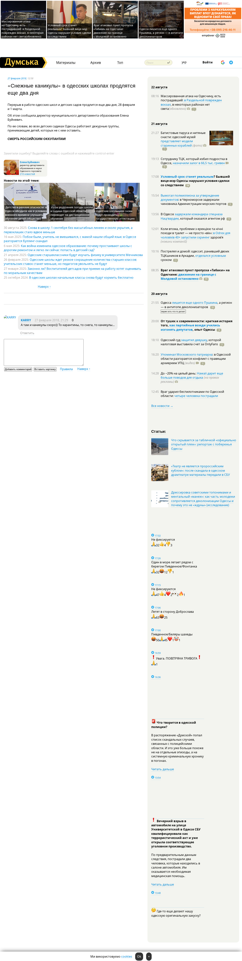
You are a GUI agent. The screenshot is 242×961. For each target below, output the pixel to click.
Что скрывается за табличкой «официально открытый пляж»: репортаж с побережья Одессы (203, 444)
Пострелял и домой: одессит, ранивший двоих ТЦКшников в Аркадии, (195, 253)
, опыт (204, 330)
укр (184, 62)
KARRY (26, 320)
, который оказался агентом (202, 218)
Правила (66, 369)
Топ (120, 62)
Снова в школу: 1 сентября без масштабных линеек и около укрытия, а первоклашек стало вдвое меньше (68, 230)
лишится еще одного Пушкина (194, 303)
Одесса (166, 303)
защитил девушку (194, 340)
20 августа (159, 294)
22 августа (159, 87)
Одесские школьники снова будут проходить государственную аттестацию (115, 214)
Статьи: (158, 431)
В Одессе (168, 214)
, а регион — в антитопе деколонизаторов (196, 305)
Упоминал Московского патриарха (187, 354)
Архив (95, 62)
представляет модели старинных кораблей (177, 143)
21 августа (159, 124)
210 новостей (27, 174)
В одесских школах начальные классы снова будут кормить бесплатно (81, 277)
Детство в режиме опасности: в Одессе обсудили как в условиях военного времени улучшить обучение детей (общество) (26, 212)
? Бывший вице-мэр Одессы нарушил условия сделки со (195, 181)
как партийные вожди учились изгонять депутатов (190, 327)
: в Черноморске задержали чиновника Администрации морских (193, 202)
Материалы (65, 62)
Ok (139, 956)
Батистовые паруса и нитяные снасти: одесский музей (183, 135)
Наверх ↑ (44, 286)
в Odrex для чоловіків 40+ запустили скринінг (195, 235)
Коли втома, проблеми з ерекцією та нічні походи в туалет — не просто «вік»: (192, 231)
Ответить (27, 333)
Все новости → (162, 406)
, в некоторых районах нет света (185, 106)
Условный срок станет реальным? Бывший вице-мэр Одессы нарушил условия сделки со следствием (69, 30)
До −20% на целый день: (179, 373)
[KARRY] (10, 317)
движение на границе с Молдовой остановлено (188, 276)
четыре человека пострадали (196, 396)
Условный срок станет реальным (187, 177)
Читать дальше (162, 769)
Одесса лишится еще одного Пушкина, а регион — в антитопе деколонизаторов (161, 32)
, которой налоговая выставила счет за (191, 342)
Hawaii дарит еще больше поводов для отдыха (192, 375)
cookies (126, 956)
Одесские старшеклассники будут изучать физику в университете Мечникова (85, 255)
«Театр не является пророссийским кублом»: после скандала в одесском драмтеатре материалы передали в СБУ (200, 470)
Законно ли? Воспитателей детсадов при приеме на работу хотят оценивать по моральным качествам (72, 271)
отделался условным (210, 256)
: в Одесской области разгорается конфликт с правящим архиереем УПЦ (196, 358)
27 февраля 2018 (17, 78)
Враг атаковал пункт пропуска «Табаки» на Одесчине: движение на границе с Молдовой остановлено (113, 30)
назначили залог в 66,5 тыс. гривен (199, 163)
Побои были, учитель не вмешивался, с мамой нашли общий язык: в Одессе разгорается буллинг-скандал (70, 239)
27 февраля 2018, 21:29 (51, 320)
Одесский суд (171, 340)
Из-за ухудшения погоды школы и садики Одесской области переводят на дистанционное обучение (71, 212)
